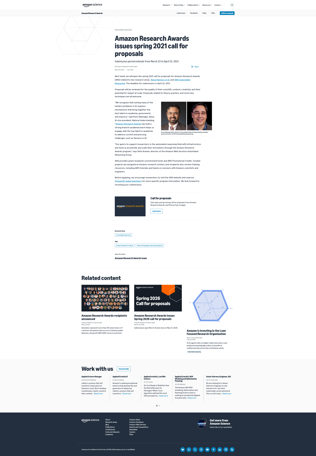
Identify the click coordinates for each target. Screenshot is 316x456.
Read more (98, 393)
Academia (109, 434)
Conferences (110, 429)
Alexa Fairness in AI (160, 79)
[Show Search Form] (232, 4)
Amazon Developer (136, 422)
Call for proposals (227, 13)
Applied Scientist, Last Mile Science (155, 377)
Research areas (111, 422)
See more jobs (124, 369)
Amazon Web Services (137, 424)
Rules (204, 13)
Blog (107, 424)
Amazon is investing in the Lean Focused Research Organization (206, 332)
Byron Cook (190, 338)
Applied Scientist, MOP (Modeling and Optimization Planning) (186, 378)
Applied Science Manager (91, 376)
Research (166, 5)
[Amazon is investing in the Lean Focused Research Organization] (211, 306)
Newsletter (133, 429)
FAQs (213, 13)
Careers (217, 5)
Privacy (103, 449)
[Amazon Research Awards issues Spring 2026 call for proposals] (158, 298)
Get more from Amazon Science (220, 422)
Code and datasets (112, 432)
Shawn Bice (198, 338)
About (107, 420)
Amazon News (134, 420)
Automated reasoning (123, 30)
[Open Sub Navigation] (170, 5)
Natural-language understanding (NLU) (149, 245)
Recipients (194, 13)
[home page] (92, 4)
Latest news (181, 13)
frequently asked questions (128, 181)
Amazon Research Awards (128, 123)
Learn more (156, 211)
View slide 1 (157, 405)
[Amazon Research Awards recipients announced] (105, 298)
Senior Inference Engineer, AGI (218, 376)
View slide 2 (159, 405)
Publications (110, 427)
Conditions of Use (95, 449)
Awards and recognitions (138, 427)
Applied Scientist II (120, 376)
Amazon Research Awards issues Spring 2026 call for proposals (154, 317)
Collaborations (192, 5)
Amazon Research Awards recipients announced (104, 317)
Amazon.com (85, 449)
